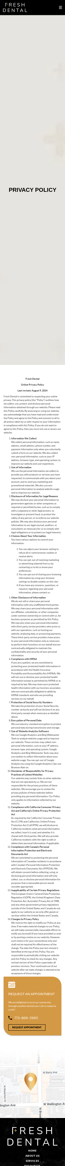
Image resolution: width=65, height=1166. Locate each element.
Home (32, 1150)
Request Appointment (27, 1027)
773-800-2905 (26, 1018)
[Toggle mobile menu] (60, 7)
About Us (32, 1155)
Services (32, 1161)
